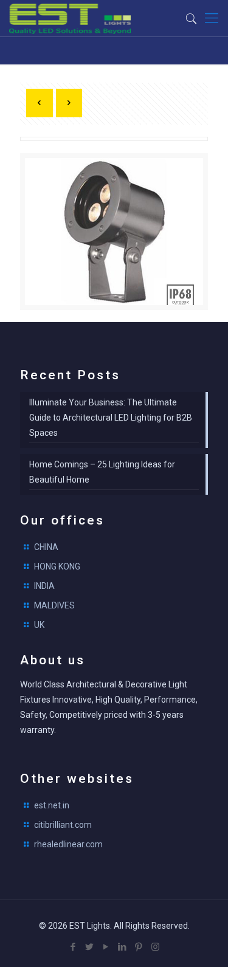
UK (39, 625)
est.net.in (51, 805)
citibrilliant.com (63, 825)
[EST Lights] (70, 18)
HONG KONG (57, 566)
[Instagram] (155, 946)
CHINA (46, 547)
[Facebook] (73, 946)
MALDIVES (54, 605)
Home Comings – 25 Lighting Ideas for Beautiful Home (102, 471)
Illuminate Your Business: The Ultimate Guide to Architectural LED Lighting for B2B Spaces (110, 417)
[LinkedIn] (122, 946)
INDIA (44, 586)
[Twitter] (89, 946)
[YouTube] (106, 946)
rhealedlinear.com (68, 844)
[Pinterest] (139, 946)
